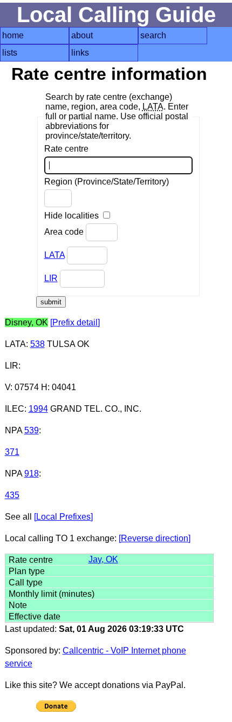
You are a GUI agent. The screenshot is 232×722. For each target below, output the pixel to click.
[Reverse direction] (154, 538)
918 (31, 473)
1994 (38, 408)
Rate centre (66, 148)
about (82, 35)
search (153, 35)
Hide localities (72, 215)
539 (31, 430)
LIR (51, 278)
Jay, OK (103, 559)
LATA (54, 255)
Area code (65, 231)
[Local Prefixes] (63, 516)
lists (9, 52)
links (80, 52)
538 (37, 344)
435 (12, 495)
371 (12, 452)
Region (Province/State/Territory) (106, 181)
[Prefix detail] (75, 322)
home (13, 35)
